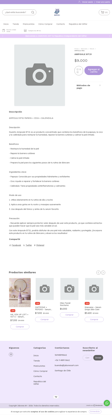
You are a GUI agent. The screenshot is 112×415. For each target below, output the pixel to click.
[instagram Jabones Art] (11, 354)
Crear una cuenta (103, 2)
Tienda (16, 24)
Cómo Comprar (45, 24)
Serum (92, 49)
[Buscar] (33, 12)
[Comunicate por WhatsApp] (107, 403)
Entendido (95, 411)
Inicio (6, 24)
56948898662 (61, 355)
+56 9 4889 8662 (62, 360)
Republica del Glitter (78, 24)
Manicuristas (28, 24)
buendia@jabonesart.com (67, 365)
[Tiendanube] (94, 406)
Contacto (60, 24)
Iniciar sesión (87, 2)
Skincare (84, 49)
